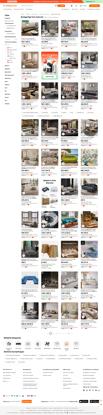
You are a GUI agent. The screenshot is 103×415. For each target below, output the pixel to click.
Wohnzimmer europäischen (30, 355)
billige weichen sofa (58, 115)
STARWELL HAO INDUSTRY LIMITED (89, 173)
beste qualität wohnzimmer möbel (30, 112)
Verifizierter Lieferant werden (90, 381)
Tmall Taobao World (42, 408)
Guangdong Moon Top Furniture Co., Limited (30, 203)
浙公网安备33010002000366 (76, 412)
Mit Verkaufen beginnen (88, 375)
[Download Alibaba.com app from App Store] (83, 401)
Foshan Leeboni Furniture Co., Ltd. (89, 265)
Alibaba (22, 14)
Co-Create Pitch (7, 375)
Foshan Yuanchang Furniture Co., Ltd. (89, 144)
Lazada (50, 408)
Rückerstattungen (67, 381)
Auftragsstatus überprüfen (89, 378)
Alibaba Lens (6, 401)
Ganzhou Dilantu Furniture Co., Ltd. (29, 173)
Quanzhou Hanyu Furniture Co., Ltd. (49, 144)
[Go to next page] (71, 333)
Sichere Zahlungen (27, 372)
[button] (56, 6)
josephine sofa (81, 112)
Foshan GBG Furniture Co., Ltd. (28, 296)
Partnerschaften (87, 384)
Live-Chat (65, 375)
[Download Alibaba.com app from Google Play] (95, 401)
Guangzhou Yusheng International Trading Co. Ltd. (49, 107)
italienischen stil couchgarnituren (47, 355)
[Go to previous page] (47, 333)
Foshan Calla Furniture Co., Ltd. (28, 107)
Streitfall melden (67, 378)
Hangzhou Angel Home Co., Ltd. (88, 296)
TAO (62, 408)
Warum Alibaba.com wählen (9, 372)
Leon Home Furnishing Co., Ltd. (48, 236)
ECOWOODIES (44, 266)
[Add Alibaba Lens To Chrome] (27, 401)
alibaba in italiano (79, 358)
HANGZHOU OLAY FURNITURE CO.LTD (89, 236)
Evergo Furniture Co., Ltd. (87, 77)
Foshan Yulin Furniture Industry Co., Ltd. (49, 327)
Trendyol (66, 408)
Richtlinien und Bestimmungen (30, 388)
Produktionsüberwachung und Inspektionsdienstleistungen (30, 384)
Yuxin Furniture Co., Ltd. (86, 107)
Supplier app (44, 401)
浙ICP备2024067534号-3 (90, 412)
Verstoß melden (67, 388)
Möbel (27, 14)
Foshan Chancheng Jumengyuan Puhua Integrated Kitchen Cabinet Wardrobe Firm (49, 173)
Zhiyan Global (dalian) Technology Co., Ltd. (69, 45)
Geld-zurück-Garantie (28, 375)
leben (72, 112)
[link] (101, 401)
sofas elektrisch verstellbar (65, 358)
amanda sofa (40, 358)
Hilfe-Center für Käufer (68, 372)
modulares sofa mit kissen (44, 115)
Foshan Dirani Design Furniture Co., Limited (49, 297)
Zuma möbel (90, 112)
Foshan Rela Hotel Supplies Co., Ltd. (69, 144)
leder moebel (22, 362)
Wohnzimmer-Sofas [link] (55, 14)
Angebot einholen (47, 375)
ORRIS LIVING (64, 107)
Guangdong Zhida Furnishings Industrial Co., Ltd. (49, 46)
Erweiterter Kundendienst (29, 381)
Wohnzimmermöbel (44, 14)
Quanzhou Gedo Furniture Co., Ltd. (29, 236)
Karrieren (5, 381)
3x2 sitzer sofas (86, 355)
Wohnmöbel (34, 14)
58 (68, 333)
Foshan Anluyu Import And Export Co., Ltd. (69, 173)
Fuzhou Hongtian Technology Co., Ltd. (89, 204)
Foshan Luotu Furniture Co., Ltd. (28, 77)
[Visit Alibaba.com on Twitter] (90, 390)
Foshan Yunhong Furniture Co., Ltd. (29, 45)
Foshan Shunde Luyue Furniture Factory (30, 265)
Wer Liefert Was (73, 408)
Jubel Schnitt (45, 112)
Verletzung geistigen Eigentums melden (70, 384)
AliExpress (28, 408)
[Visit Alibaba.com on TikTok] (99, 390)
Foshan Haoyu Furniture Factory (28, 144)
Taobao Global (56, 408)
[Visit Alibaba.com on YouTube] (96, 390)
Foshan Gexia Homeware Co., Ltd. (69, 203)
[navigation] (11, 174)
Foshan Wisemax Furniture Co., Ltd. (69, 236)
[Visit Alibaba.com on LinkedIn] (87, 390)
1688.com (34, 408)
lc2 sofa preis (55, 112)
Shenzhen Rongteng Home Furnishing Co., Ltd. (30, 327)
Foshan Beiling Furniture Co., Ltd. (68, 297)
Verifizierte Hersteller (48, 372)
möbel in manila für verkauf (27, 358)
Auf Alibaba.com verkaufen (89, 372)
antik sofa (64, 112)
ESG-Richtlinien (6, 378)
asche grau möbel (63, 355)
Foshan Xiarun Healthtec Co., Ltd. (69, 265)
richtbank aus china (10, 362)
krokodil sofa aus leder (92, 358)
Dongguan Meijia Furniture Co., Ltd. (89, 45)
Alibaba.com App (73, 401)
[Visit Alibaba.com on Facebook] (84, 390)
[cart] (76, 6)
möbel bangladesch (51, 358)
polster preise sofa (75, 355)
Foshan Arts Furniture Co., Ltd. (68, 76)
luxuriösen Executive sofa (28, 115)
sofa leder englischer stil (11, 358)
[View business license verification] (65, 412)
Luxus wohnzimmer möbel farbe (13, 355)
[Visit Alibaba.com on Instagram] (93, 390)
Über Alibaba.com (7, 369)
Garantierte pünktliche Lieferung (30, 378)
